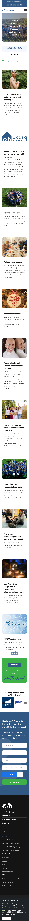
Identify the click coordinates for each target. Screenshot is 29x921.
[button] (3, 910)
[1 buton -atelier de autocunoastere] (14, 510)
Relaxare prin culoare (13, 262)
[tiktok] (18, 5)
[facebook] (8, 5)
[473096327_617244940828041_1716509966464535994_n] (14, 460)
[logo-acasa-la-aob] (14, 127)
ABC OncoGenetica (12, 639)
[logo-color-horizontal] (8, 10)
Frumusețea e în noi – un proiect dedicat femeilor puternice (14, 427)
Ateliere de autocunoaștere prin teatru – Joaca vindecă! (14, 536)
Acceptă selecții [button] (17, 918)
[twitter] (11, 5)
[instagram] (14, 5)
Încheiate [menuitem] (18, 62)
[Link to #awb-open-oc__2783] (25, 10)
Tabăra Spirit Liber (12, 213)
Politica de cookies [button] (19, 908)
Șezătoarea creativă (12, 313)
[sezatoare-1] (14, 289)
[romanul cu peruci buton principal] (14, 339)
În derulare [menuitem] (10, 62)
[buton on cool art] (14, 70)
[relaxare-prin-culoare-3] (14, 238)
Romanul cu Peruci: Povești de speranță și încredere (13, 366)
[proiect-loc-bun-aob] (14, 560)
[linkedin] (13, 812)
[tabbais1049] (14, 189)
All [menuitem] (3, 62)
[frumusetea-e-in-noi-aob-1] (14, 401)
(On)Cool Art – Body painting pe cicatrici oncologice (12, 97)
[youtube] (21, 5)
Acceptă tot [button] (6, 918)
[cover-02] (14, 615)
